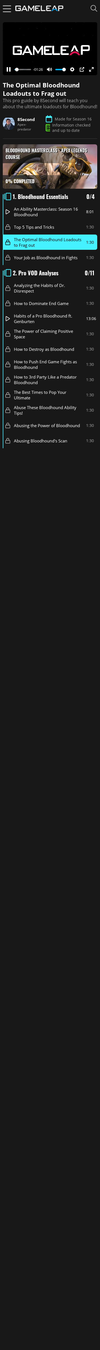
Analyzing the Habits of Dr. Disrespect (39, 288)
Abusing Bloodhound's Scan (40, 441)
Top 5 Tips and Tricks (34, 227)
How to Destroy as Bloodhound (44, 349)
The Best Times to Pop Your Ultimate (40, 395)
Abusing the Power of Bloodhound (47, 425)
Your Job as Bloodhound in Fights (46, 257)
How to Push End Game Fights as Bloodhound (45, 364)
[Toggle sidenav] (7, 8)
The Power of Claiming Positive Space (43, 333)
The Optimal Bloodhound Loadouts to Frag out (47, 242)
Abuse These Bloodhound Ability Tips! (45, 410)
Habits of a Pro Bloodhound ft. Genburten (43, 318)
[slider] (22, 69)
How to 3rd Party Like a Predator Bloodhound (45, 379)
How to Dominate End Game (41, 303)
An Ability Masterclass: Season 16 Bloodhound (46, 211)
